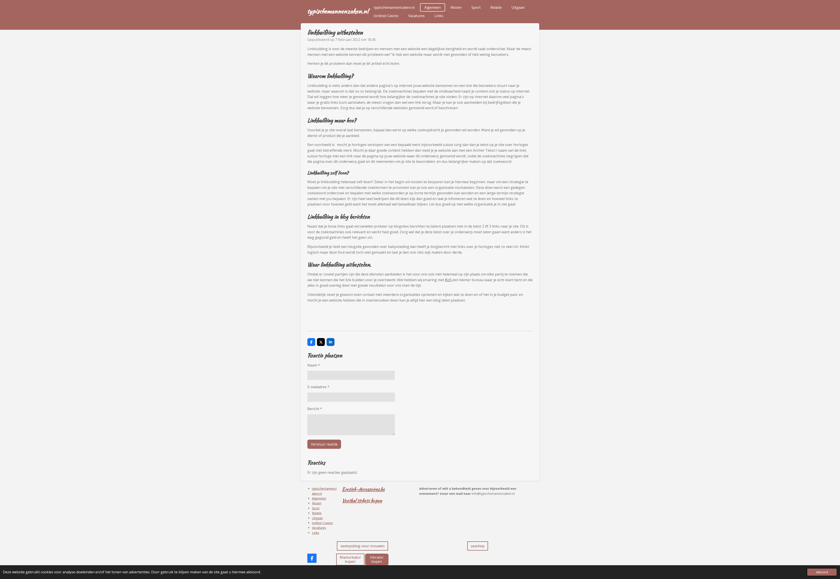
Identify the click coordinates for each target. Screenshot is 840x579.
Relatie (317, 513)
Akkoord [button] (822, 572)
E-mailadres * (318, 386)
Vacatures (319, 528)
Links (315, 533)
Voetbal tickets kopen (362, 500)
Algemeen (319, 498)
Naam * (313, 365)
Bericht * (314, 408)
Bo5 (448, 279)
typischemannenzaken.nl (337, 11)
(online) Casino (322, 523)
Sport (316, 508)
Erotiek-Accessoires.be (363, 489)
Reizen (316, 503)
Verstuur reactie (324, 444)
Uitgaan (317, 518)
